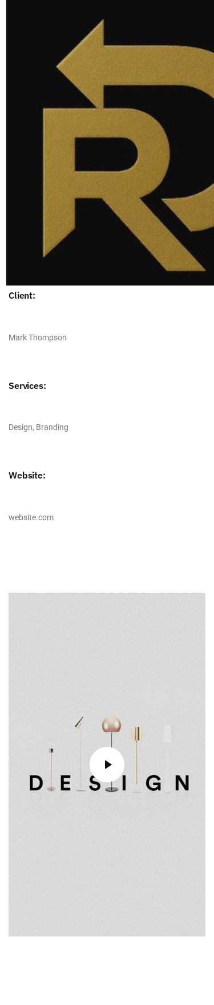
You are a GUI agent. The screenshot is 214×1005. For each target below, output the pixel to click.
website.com (31, 517)
